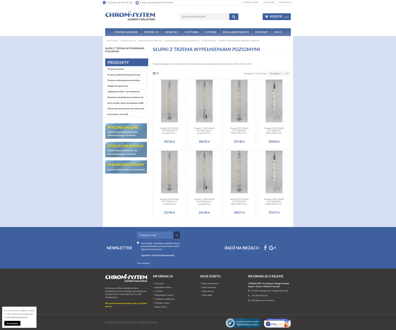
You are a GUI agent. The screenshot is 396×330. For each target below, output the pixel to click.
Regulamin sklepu (163, 287)
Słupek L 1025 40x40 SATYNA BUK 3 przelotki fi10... (204, 130)
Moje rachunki (209, 287)
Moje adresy (208, 291)
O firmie (158, 291)
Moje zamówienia (210, 283)
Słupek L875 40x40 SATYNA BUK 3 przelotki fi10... (169, 130)
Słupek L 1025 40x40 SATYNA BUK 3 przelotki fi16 (204, 201)
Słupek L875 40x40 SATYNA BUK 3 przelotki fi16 (169, 201)
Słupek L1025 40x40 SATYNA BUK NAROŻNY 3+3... (274, 130)
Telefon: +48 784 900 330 (120, 2)
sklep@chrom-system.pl (262, 300)
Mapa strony (161, 306)
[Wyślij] (176, 235)
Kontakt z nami (251, 2)
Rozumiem (12, 323)
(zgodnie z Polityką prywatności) (157, 255)
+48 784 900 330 (259, 295)
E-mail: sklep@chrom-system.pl (157, 2)
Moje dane (207, 295)
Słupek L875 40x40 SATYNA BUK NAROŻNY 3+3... (239, 130)
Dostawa (159, 283)
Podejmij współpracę (165, 299)
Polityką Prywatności (16, 317)
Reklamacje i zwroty (164, 295)
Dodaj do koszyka (171, 110)
